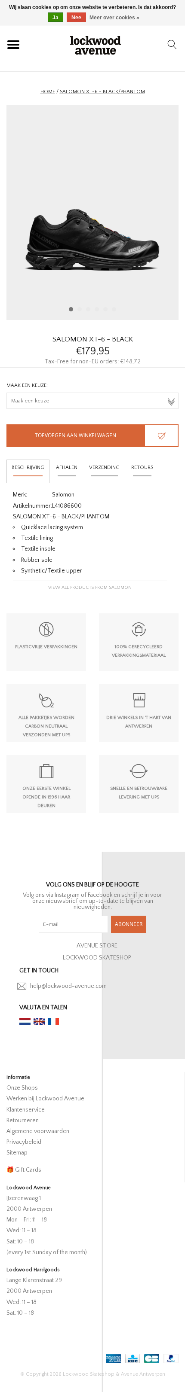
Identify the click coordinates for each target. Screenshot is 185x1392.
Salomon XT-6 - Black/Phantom (102, 91)
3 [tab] (88, 309)
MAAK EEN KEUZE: (27, 385)
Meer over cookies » (114, 18)
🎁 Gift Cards (23, 1170)
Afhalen (66, 467)
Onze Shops (22, 1087)
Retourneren (22, 1120)
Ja (55, 18)
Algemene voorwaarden (37, 1131)
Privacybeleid (23, 1142)
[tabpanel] (92, 212)
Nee (76, 18)
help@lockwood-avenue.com (68, 986)
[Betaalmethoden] (112, 1356)
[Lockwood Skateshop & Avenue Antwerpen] (95, 44)
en (39, 1021)
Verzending (104, 467)
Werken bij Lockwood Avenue (45, 1098)
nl (25, 1021)
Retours (142, 467)
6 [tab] (114, 309)
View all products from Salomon (90, 587)
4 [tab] (97, 309)
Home (47, 91)
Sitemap (17, 1152)
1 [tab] (71, 309)
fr (53, 1021)
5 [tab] (105, 309)
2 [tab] (79, 309)
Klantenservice (25, 1109)
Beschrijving (28, 467)
